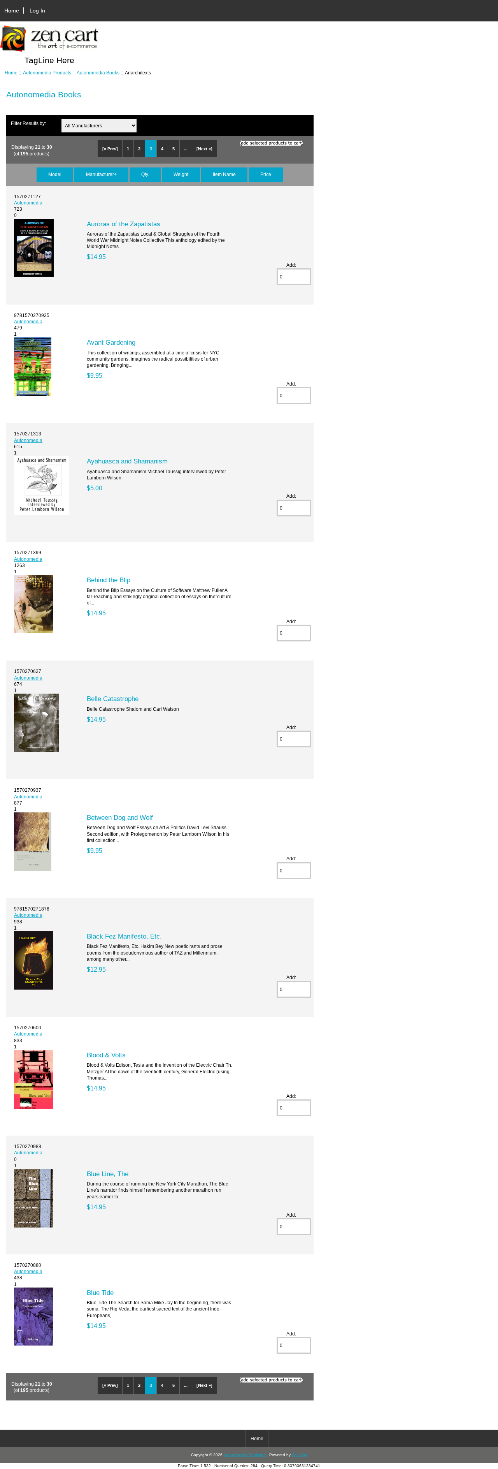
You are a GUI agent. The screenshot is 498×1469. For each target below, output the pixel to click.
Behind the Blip (108, 580)
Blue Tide (100, 1292)
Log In (37, 10)
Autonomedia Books (98, 72)
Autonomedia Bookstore (245, 1455)
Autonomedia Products (47, 72)
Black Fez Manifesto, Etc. (124, 936)
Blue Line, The (107, 1174)
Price (265, 174)
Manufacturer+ (101, 174)
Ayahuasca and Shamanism (127, 461)
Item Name (224, 174)
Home (11, 10)
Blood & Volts (106, 1055)
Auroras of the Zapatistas (123, 224)
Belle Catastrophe (113, 699)
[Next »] (204, 148)
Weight (181, 174)
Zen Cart (299, 1455)
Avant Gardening (111, 342)
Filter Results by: (28, 123)
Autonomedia (28, 202)
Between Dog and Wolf (120, 817)
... (186, 148)
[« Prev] (110, 148)
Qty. (145, 174)
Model (54, 174)
